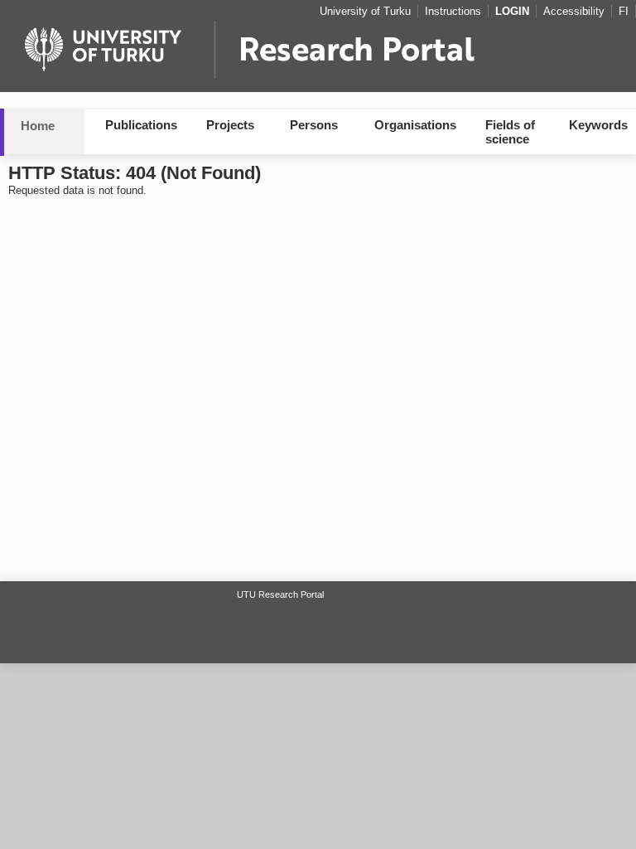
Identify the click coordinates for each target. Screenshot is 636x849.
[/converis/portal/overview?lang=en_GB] (318, 54)
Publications (141, 125)
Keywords (598, 125)
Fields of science (510, 132)
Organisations (415, 125)
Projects (230, 125)
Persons (314, 125)
